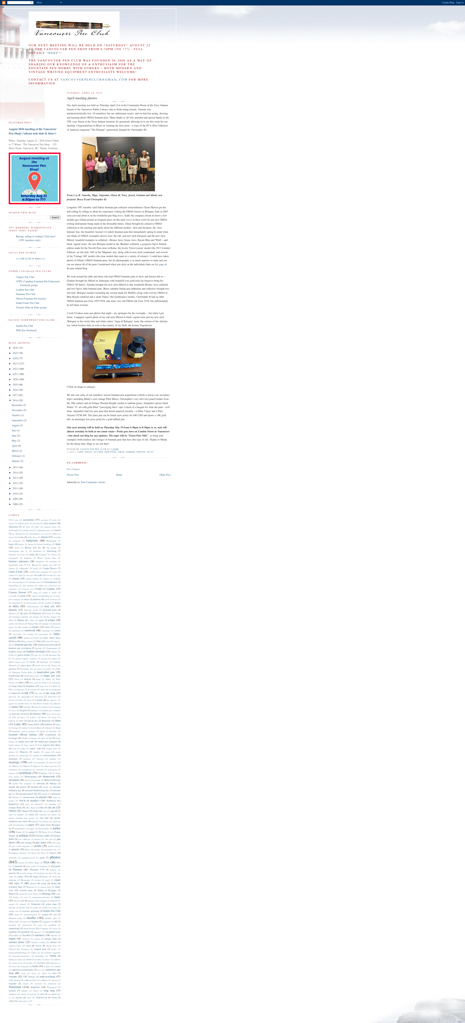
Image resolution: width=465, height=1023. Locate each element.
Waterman (15, 987)
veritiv (23, 973)
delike (57, 602)
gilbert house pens (17, 662)
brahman (28, 558)
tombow (57, 959)
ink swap (50, 693)
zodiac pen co (23, 1001)
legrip (42, 731)
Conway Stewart (17, 592)
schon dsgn (51, 904)
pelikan (23, 835)
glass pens (26, 665)
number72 (39, 804)
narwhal (34, 786)
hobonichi (56, 682)
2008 (16, 504)
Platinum (17, 869)
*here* (53, 53)
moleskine (13, 769)
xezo (29, 997)
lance (58, 724)
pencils (15, 849)
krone (54, 717)
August (16, 425)
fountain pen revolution (20, 648)
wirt (42, 994)
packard (34, 821)
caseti (20, 575)
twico (14, 966)
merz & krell (54, 762)
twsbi (35, 966)
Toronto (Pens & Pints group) (31, 307)
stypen (37, 938)
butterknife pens (16, 564)
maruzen (27, 758)
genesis (44, 658)
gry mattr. (37, 668)
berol (17, 547)
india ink (44, 689)
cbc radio (38, 575)
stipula (12, 938)
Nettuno (15, 797)
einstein (45, 623)
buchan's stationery (19, 561)
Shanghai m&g (15, 918)
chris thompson (18, 582)
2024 (16, 358)
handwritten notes (31, 675)
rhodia (54, 883)
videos (44, 973)
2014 (16, 472)
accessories (28, 519)
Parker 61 (46, 832)
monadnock (27, 769)
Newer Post (73, 474)
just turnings (55, 707)
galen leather (24, 655)
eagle (41, 620)
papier (32, 828)
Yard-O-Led (41, 997)
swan (28, 945)
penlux (37, 849)
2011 (16, 488)
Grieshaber (24, 668)
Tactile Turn (51, 945)
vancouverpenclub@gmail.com (94, 79)
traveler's (41, 962)
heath (38, 679)
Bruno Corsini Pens (47, 558)
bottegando (13, 558)
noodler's (34, 800)
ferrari (36, 637)
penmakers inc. (50, 849)
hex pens (34, 682)
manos (47, 752)
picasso (22, 862)
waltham (43, 980)
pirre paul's (31, 866)
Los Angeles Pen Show (49, 745)
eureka (57, 630)
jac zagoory (52, 700)
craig (35, 592)
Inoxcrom (39, 696)
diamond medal (31, 609)
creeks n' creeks (49, 592)
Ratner (45, 876)
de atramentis (14, 602)
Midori (26, 766)
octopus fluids (15, 807)
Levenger (13, 738)
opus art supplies (16, 814)
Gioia (32, 661)
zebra (11, 1001)
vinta (54, 973)
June (14, 435)
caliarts (12, 568)
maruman (13, 758)
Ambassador (14, 530)
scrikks (45, 907)
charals (15, 578)
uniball (57, 966)
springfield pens (53, 931)
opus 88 (53, 811)
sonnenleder (14, 928)
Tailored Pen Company (19, 949)
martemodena (49, 755)
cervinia (49, 575)
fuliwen (54, 651)
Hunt (55, 686)
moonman (14, 780)
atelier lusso (32, 537)
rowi (25, 897)
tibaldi (28, 959)
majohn (36, 752)
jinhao (15, 706)
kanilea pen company (51, 710)
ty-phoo (47, 966)
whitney (24, 990)
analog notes (28, 530)
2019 (16, 384)
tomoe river (17, 963)
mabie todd (35, 748)
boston (54, 554)
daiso (26, 599)
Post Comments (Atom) (93, 482)
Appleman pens (43, 530)
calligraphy (24, 568)
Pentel (53, 852)
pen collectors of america (29, 839)
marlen (36, 755)
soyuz (54, 928)
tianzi (20, 959)
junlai (44, 707)
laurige (15, 727)
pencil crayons (54, 846)
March (15, 450)
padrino (45, 821)
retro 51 (18, 883)
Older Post (164, 474)
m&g (23, 748)
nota (27, 804)
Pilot (150, 451)
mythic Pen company (22, 783)
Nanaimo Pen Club (25, 294)
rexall (43, 883)
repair (57, 879)
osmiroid (42, 814)
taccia (38, 945)
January (16, 461)
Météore (15, 766)
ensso (47, 627)
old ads (51, 807)
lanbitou (48, 724)
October (16, 415)
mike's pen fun (50, 766)
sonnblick (52, 925)
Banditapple (51, 540)
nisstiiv (12, 800)
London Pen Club (25, 289)
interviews (52, 696)
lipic (43, 738)
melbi (30, 762)
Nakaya (53, 783)
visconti (13, 976)
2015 (16, 467)
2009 (16, 499)
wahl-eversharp (47, 976)
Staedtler (26, 935)
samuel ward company (37, 900)
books (32, 554)
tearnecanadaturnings (18, 952)
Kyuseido (46, 720)
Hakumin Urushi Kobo (22, 672)
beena (30, 544)
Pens (43, 853)
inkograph (25, 696)
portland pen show (45, 873)
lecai (58, 727)
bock (23, 554)
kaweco (37, 713)
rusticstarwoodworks (40, 897)
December (17, 405)
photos (140, 451)
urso (39, 969)
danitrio (37, 599)
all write (26, 526)
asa (46, 533)
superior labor (15, 945)
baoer (11, 544)
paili (10, 824)
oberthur (52, 804)
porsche (12, 873)
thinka (11, 959)
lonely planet (14, 745)
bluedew (12, 554)
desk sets (49, 606)
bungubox (40, 561)
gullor (57, 668)
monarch (39, 769)
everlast (30, 634)
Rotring (46, 893)
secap (16, 914)
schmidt (22, 904)
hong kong (17, 686)
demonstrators (33, 606)
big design (51, 547)
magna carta (51, 748)
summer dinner (17, 942)
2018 (16, 389)
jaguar (11, 703)
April (15, 445)
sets (55, 914)
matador (52, 758)
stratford (25, 938)
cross (22, 595)
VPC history (29, 976)
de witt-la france (31, 602)
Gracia (54, 665)
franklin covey (15, 651)
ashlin (54, 533)
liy (50, 738)
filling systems (27, 641)
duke (11, 620)
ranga (35, 876)
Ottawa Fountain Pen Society (31, 298)
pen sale (48, 839)
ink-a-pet (12, 696)
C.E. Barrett (32, 564)
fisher (38, 641)
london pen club (25, 741)
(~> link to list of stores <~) (30, 258)
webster (12, 990)
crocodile (13, 595)
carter (54, 571)
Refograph (25, 880)
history (45, 682)
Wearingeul (52, 987)
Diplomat (36, 613)
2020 (16, 379)
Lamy (17, 724)
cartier (11, 575)
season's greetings (31, 911)
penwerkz (13, 857)
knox (23, 717)
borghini (42, 554)
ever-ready (17, 634)
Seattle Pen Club (24, 325)
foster (47, 641)
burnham (53, 561)
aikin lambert (49, 523)
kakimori (34, 710)
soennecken (27, 925)
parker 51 (33, 832)
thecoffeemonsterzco (21, 956)
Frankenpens (51, 648)
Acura (11, 523)
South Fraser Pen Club (27, 303)
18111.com (13, 519)
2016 (16, 400)
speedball (25, 931)
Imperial (20, 689)
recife (54, 876)
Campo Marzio (50, 568)
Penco (27, 849)
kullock (12, 720)
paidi (55, 821)
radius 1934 (22, 876)
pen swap (56, 842)
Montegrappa (31, 776)
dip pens (24, 613)
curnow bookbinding (40, 595)
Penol (33, 853)
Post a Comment (73, 469)
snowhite (12, 925)
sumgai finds (51, 938)
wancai (54, 980)
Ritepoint (30, 886)
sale (15, 900)
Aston (11, 537)
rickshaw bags (15, 886)
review (33, 883)
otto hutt (44, 817)
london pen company (47, 741)
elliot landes (23, 627)
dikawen (12, 613)
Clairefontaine (50, 582)
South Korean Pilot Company (36, 928)
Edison (21, 623)
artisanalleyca (35, 533)
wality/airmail (14, 980)
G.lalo (11, 655)
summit (53, 942)
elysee (35, 627)
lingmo (34, 738)
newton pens (29, 797)
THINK (52, 956)
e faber (31, 620)
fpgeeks (38, 648)
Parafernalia (44, 828)
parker (130, 451)
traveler (29, 963)
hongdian (30, 686)
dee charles (46, 602)
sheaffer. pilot (51, 918)
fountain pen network (47, 644)
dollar (58, 613)
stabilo (16, 935)
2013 (16, 477)
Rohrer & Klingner (47, 890)
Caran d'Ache (16, 571)
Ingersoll (16, 693)
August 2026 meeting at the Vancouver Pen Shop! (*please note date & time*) (32, 131)
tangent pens (40, 949)
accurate (44, 519)
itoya (29, 700)
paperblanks (20, 828)
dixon (48, 613)
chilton (46, 578)
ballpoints (32, 540)
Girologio (44, 662)
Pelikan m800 (42, 835)
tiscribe (38, 959)
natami (45, 787)
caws (80, 451)
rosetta (21, 893)
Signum (35, 921)
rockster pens (26, 890)
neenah (44, 793)
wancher (13, 983)
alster (37, 526)
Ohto (41, 807)
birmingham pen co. (18, 551)
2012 (16, 483)
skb (55, 921)
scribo (35, 907)
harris (17, 679)
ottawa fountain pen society (22, 818)
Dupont (20, 620)
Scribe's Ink (24, 907)
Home (119, 474)
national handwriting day (37, 790)
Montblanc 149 (44, 773)
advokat (36, 523)
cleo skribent (28, 585)
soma (40, 925)
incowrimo (32, 689)
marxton (40, 758)
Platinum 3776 (37, 869)
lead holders (36, 727)
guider (48, 668)
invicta (11, 700)
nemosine (56, 793)
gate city (37, 655)
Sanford (54, 900)
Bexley (28, 547)
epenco (57, 627)
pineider (19, 866)
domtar (36, 616)
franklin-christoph (35, 651)
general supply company (26, 658)
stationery (40, 935)
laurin (24, 727)
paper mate (45, 824)
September (17, 420)
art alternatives (18, 533)
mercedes (41, 762)
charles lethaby (32, 578)
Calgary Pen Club (25, 277)
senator (45, 914)
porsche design (26, 873)
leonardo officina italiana (23, 734)
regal (47, 880)
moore (27, 780)
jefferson (56, 703)
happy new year (52, 675)
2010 (16, 493)
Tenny (34, 952)
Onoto (36, 811)
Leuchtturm (50, 734)
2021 (16, 374)
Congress (25, 589)
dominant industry (20, 616)
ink (26, 693)
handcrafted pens (46, 672)
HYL (11, 689)
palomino (20, 824)
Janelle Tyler (23, 703)
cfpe (58, 575)
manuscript (24, 755)
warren (26, 983)
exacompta (43, 634)
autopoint (17, 540)
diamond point (50, 609)
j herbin (39, 700)
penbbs (37, 846)
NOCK (22, 800)
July (14, 430)
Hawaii (27, 679)
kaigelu (23, 710)
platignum (55, 866)
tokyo (47, 959)
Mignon (36, 766)
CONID (38, 589)
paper (31, 824)
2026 (16, 347)
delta (88, 451)
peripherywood (28, 857)
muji (58, 780)
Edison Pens (33, 623)
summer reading (38, 942)
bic (39, 547)
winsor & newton (28, 994)
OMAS (121, 451)
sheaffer (31, 918)
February (17, 456)
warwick (38, 983)
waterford (52, 983)
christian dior (34, 582)
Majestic (24, 751)
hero (21, 682)
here (120, 215)
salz (22, 900)
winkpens (13, 994)
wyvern (18, 997)
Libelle (24, 738)
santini (11, 904)
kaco (14, 710)
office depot (30, 807)
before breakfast (44, 544)
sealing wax (14, 911)
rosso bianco (33, 893)
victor (33, 973)
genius (54, 658)
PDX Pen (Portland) (26, 330)
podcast (53, 869)
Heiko (48, 679)
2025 (16, 353)
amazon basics (50, 526)
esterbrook (30, 630)
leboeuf (48, 727)
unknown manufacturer (22, 969)
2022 (16, 368)
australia (57, 537)
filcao (14, 641)
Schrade (12, 907)
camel (35, 568)
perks (42, 857)
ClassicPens (13, 585)
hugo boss (44, 686)
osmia (31, 814)
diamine (13, 609)
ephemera (16, 630)
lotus (14, 748)
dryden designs (50, 616)
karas (26, 713)
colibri (41, 585)
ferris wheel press (51, 637)
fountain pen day (23, 644)
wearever (35, 987)
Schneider (36, 904)
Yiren (54, 997)
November (17, 410)
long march (29, 745)
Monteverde (49, 776)
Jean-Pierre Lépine (41, 703)
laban (57, 720)
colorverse (52, 585)
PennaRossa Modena (18, 853)
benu (58, 544)
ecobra (11, 623)
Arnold (57, 530)
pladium (43, 866)
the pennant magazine (50, 952)
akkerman (13, 526)
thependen (39, 956)
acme (54, 519)
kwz (21, 720)
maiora (12, 752)
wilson (35, 990)
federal (27, 637)
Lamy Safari (33, 724)
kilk (14, 717)
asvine (20, 537)
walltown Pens (30, 980)
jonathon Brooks (31, 707)
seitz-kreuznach (30, 914)
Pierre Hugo (34, 862)
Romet (12, 893)
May (14, 440)
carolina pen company (38, 571)
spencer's (37, 931)
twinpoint (25, 966)
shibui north (14, 921)
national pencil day (28, 793)
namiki (12, 786)
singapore (46, 921)
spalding (13, 931)
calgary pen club (49, 564)
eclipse (98, 451)
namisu (23, 786)
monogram (52, 769)
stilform (54, 935)
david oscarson (51, 599)
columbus (13, 589)
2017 (16, 395)
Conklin (50, 589)
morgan (37, 780)
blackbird (37, 551)
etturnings (46, 630)
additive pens (23, 523)
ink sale (38, 693)
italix (21, 700)
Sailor (57, 897)
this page (159, 264)
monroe (12, 773)
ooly (44, 811)
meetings (111, 451)
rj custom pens (44, 886)
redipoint (12, 880)
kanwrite (16, 713)
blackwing (51, 551)
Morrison (48, 780)
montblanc (25, 773)
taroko (54, 949)
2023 (16, 363)
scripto (54, 907)
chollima (56, 578)
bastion (21, 544)
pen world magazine (21, 846)
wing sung (49, 990)
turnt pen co (55, 963)
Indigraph (56, 689)
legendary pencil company (23, 731)
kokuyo (33, 717)
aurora (44, 537)
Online (25, 811)
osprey (54, 814)
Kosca (44, 717)
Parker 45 (20, 832)
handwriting (14, 675)
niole (55, 797)
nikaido (42, 797)
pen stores (41, 842)
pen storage (26, 842)
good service (41, 665)
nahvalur (41, 783)
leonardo (53, 731)
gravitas (12, 668)
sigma (25, 921)
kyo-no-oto (32, 720)
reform (38, 880)
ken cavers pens (53, 713)
